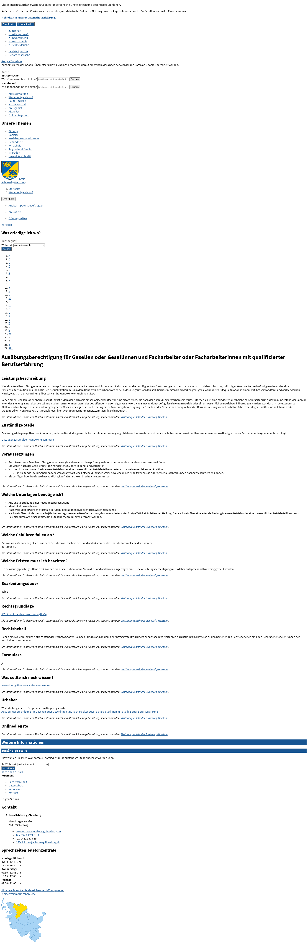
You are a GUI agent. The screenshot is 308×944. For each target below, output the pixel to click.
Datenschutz (16, 785)
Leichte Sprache (18, 51)
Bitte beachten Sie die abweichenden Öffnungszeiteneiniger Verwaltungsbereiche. (32, 892)
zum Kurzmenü (18, 41)
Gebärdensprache (19, 55)
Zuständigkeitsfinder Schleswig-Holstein (144, 417)
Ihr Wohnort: (9, 764)
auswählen (8, 768)
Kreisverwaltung (18, 93)
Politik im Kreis (17, 101)
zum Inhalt (15, 30)
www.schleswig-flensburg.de (38, 831)
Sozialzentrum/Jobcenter (24, 138)
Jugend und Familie (20, 149)
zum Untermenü (18, 38)
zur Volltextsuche (19, 45)
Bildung (13, 131)
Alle (11, 348)
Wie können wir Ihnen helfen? (19, 79)
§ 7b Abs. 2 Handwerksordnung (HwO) (24, 614)
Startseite (14, 188)
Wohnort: (7, 245)
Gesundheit (15, 142)
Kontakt (13, 792)
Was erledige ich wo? (21, 97)
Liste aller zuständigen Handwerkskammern (27, 439)
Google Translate (11, 61)
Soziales (14, 135)
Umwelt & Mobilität (20, 156)
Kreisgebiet (15, 108)
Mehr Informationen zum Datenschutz (24, 68)
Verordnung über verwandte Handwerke (25, 685)
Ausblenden (9, 24)
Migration (14, 152)
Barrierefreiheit (18, 782)
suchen (6, 249)
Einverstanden (25, 24)
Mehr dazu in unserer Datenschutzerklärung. (28, 17)
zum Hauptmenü (19, 34)
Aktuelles (14, 111)
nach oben (7, 772)
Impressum (15, 789)
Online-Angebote (19, 115)
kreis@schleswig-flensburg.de (38, 842)
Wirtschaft (15, 145)
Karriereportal (17, 104)
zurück (19, 772)
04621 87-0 (27, 835)
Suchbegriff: (8, 241)
